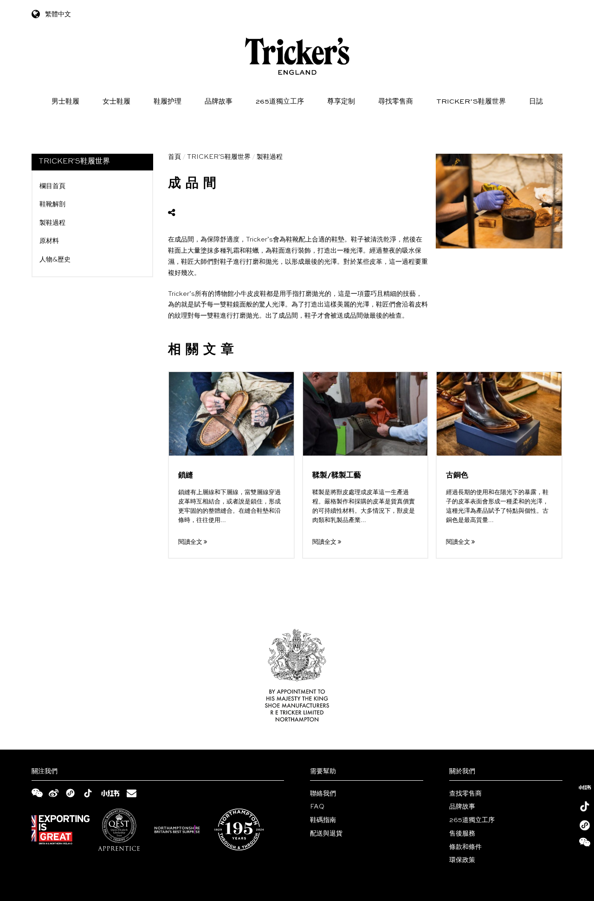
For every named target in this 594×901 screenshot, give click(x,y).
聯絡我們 (323, 793)
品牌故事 (218, 101)
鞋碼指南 (323, 820)
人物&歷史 (55, 259)
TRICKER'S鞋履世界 (219, 157)
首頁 (174, 157)
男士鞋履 (65, 101)
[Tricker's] (297, 56)
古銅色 (457, 475)
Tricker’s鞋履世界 (471, 101)
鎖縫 (185, 475)
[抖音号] (584, 806)
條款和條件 (465, 847)
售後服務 (462, 833)
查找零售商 (465, 793)
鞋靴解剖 (52, 204)
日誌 (536, 101)
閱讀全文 (191, 542)
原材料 (49, 241)
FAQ (317, 806)
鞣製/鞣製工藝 (336, 475)
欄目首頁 (52, 186)
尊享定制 (341, 101)
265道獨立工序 (280, 101)
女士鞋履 (116, 101)
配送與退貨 (326, 833)
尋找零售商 (395, 101)
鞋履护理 (167, 101)
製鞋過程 (52, 223)
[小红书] (584, 787)
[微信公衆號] (584, 844)
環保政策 (462, 860)
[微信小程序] (584, 825)
